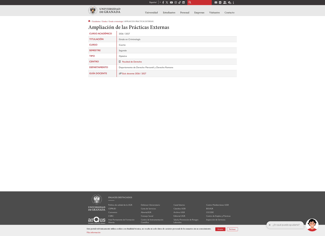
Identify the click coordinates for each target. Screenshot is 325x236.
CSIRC (111, 216)
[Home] (104, 10)
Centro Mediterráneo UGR (217, 205)
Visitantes (214, 12)
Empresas (199, 12)
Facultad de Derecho (132, 61)
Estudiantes (169, 12)
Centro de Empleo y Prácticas (218, 216)
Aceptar (220, 229)
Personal (184, 12)
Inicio (89, 21)
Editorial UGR (179, 216)
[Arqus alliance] (96, 220)
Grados (104, 21)
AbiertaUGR (146, 212)
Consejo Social (147, 216)
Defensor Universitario (150, 205)
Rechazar (232, 229)
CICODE (210, 212)
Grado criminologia (116, 21)
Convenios (112, 212)
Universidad (151, 12)
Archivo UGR (179, 212)
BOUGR (209, 208)
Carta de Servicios (148, 208)
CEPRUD (112, 208)
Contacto (229, 12)
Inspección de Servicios (215, 219)
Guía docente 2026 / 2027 (134, 73)
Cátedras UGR (180, 208)
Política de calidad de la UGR (120, 205)
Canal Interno (179, 205)
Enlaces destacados (120, 197)
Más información (93, 232)
